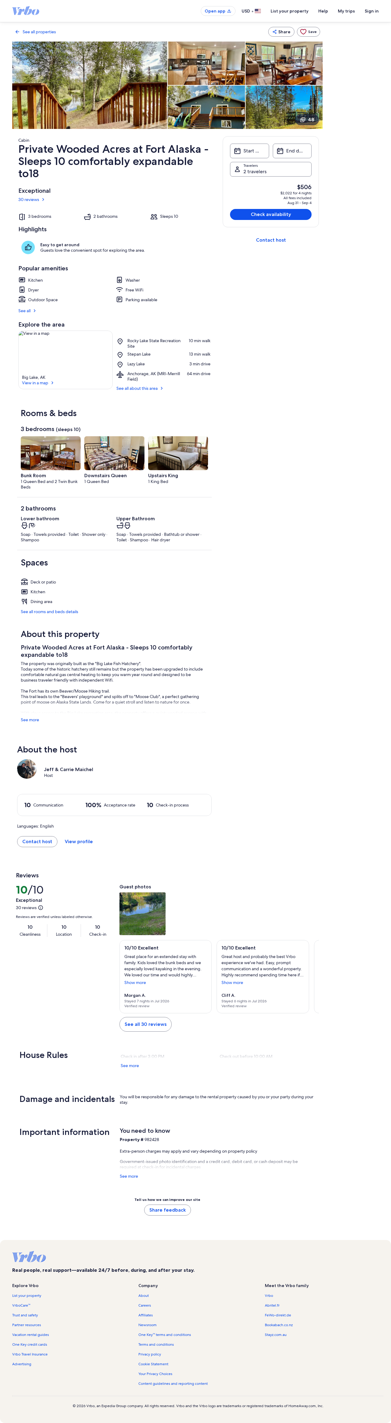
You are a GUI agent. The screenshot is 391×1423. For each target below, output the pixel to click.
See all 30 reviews (145, 1024)
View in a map (35, 383)
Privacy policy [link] (149, 1354)
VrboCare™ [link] (21, 1305)
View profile (79, 841)
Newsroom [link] (147, 1324)
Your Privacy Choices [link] (155, 1373)
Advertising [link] (21, 1364)
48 (311, 120)
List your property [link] (26, 1295)
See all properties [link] (39, 32)
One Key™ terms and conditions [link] (164, 1334)
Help (323, 11)
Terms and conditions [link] (156, 1344)
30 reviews (28, 199)
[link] (308, 32)
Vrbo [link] (269, 1295)
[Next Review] (311, 977)
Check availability (271, 214)
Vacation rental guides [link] (30, 1334)
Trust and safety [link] (25, 1315)
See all (24, 310)
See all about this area (137, 388)
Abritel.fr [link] (272, 1305)
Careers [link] (144, 1305)
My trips (346, 11)
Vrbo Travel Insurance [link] (30, 1354)
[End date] (292, 151)
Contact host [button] (37, 841)
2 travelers (255, 171)
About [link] (143, 1295)
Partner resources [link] (26, 1324)
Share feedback (167, 1210)
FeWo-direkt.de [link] (278, 1315)
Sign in (372, 11)
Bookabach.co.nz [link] (279, 1324)
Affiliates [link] (145, 1315)
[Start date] (249, 151)
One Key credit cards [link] (29, 1344)
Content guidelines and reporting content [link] (173, 1383)
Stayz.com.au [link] (276, 1334)
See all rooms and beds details (49, 611)
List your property (290, 11)
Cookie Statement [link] (153, 1364)
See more (30, 719)
